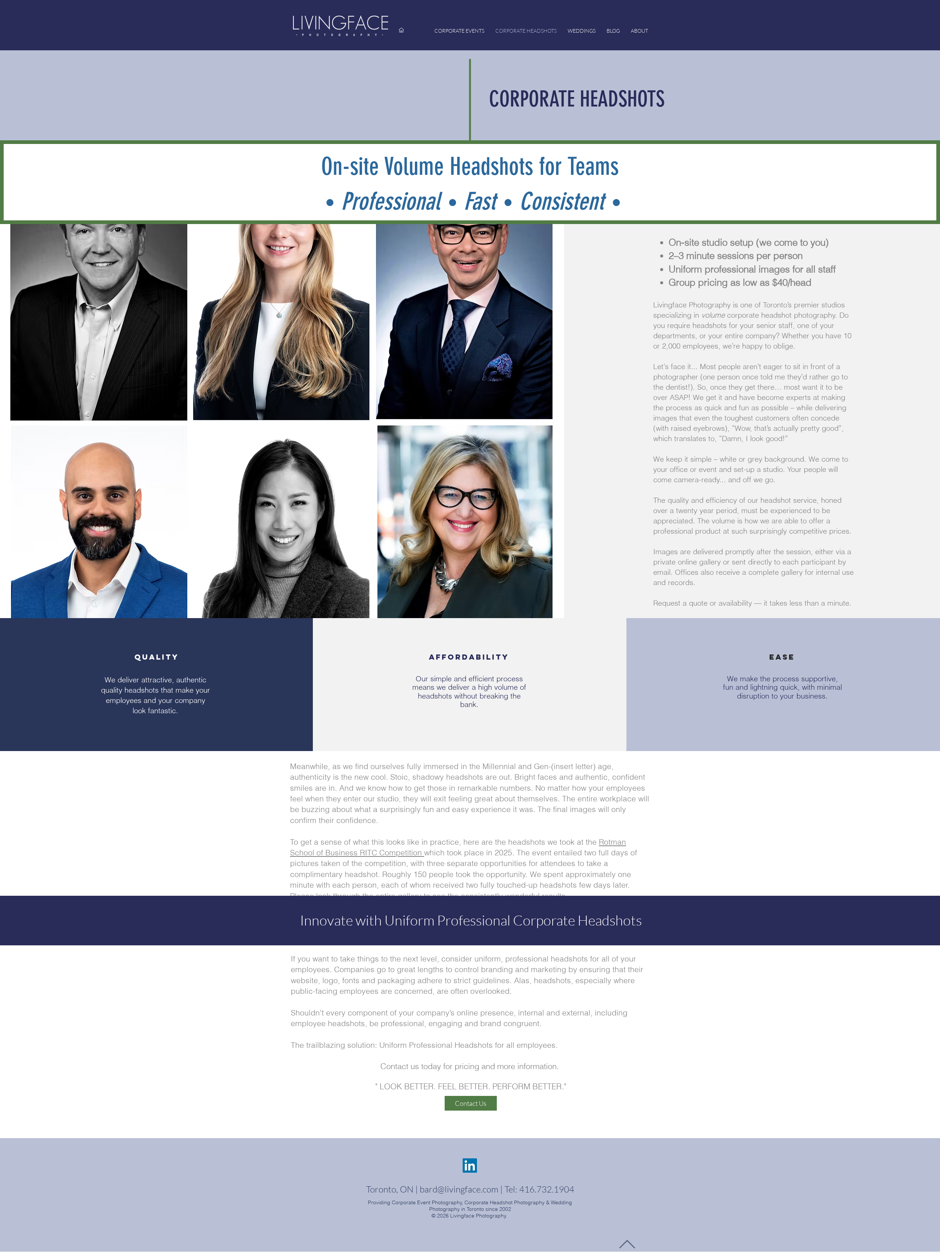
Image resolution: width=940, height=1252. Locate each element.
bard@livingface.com (459, 1189)
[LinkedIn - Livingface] (470, 1165)
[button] (471, 1103)
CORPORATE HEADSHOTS (577, 99)
